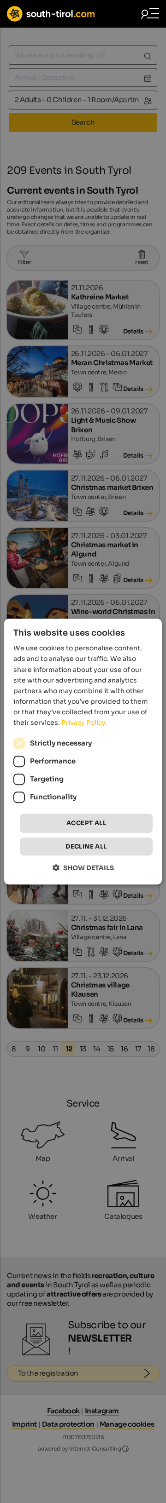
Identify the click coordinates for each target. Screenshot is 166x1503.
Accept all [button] (86, 823)
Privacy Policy (83, 722)
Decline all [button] (86, 846)
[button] (83, 867)
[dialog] (83, 751)
